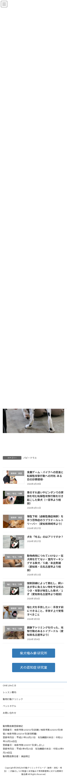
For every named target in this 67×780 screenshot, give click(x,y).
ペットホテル (9, 706)
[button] (33, 653)
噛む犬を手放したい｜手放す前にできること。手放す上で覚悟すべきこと (45, 611)
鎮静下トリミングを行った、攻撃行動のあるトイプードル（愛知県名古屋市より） (45, 631)
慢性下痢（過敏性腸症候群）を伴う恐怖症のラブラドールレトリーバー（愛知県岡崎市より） (45, 520)
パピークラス (30, 457)
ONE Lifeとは (9, 685)
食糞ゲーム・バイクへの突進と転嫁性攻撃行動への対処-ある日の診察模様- (45, 476)
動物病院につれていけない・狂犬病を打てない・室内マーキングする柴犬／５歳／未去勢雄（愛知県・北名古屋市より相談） (45, 563)
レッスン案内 (9, 692)
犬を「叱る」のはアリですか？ (45, 536)
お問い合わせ (9, 713)
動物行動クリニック (13, 699)
